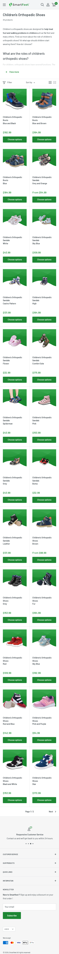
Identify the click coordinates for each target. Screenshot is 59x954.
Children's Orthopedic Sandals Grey (12, 480)
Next (51, 811)
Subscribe (12, 915)
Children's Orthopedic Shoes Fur (42, 600)
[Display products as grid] (50, 82)
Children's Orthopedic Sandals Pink (42, 420)
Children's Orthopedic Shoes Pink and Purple (42, 721)
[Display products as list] (55, 82)
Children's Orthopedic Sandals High (42, 300)
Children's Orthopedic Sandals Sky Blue (42, 240)
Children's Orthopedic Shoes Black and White (12, 781)
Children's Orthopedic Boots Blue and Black (12, 120)
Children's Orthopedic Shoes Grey (12, 600)
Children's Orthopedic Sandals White (12, 240)
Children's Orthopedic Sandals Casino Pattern (12, 300)
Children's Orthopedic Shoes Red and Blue (12, 721)
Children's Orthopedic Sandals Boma (42, 480)
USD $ (6, 929)
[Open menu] (4, 5)
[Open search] (42, 4)
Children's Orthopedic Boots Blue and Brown (42, 120)
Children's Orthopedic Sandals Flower (12, 360)
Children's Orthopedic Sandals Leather (12, 540)
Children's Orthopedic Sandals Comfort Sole (42, 360)
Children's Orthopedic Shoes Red (12, 660)
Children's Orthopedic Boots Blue (12, 180)
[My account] (48, 4)
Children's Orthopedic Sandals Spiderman (12, 420)
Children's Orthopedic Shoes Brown (42, 540)
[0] (54, 4)
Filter (9, 82)
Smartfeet (12, 952)
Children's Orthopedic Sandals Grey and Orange (42, 180)
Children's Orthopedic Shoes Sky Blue (42, 660)
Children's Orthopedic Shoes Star (42, 781)
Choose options (15, 139)
